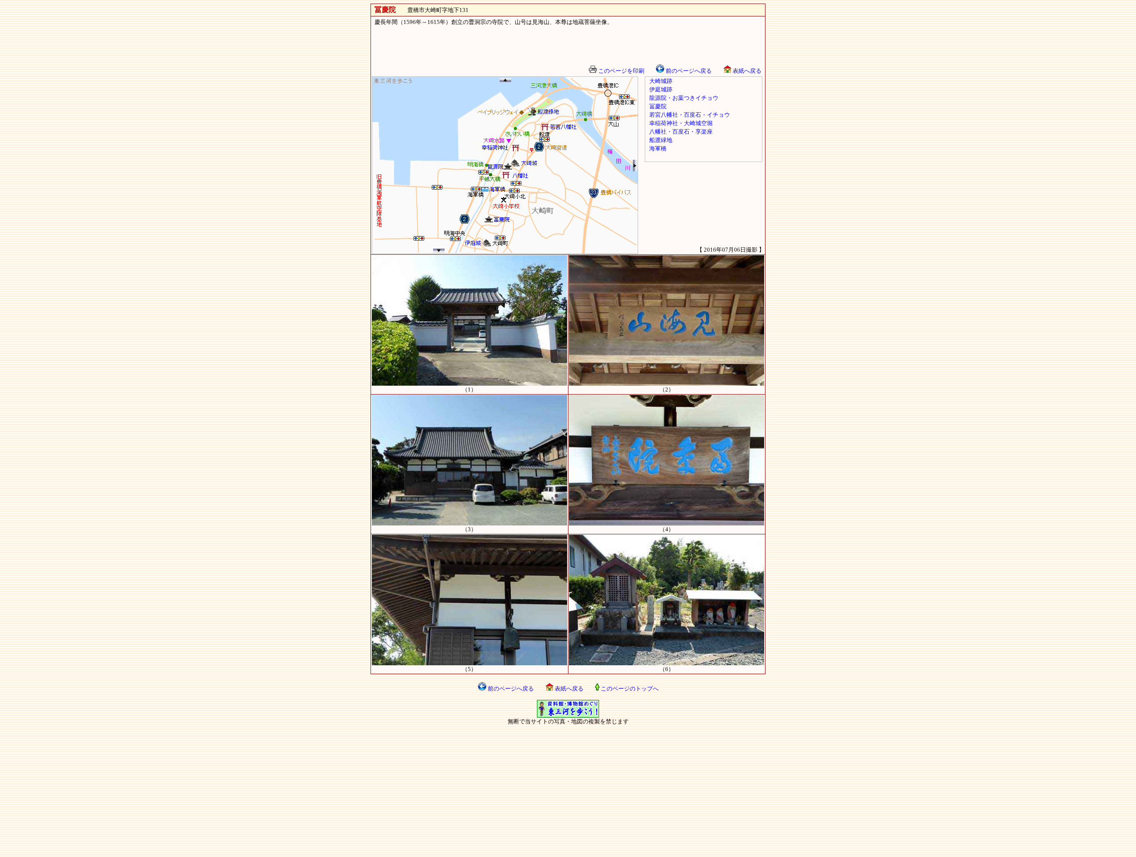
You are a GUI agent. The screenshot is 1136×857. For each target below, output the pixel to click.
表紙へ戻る (746, 70)
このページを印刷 (620, 70)
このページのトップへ (629, 688)
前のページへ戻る (688, 70)
